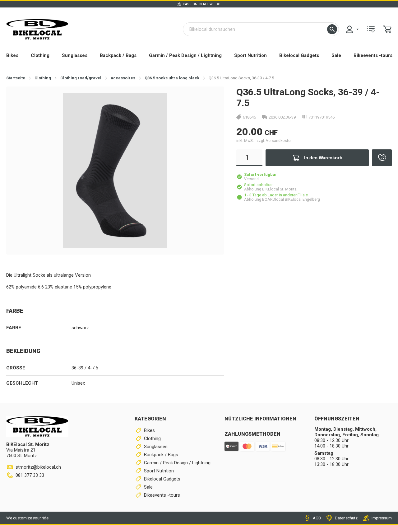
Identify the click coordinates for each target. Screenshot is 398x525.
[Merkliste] (371, 29)
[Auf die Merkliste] (382, 157)
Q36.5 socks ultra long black (172, 78)
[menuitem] (352, 29)
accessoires (123, 78)
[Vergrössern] (209, 101)
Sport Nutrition (250, 55)
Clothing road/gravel (80, 78)
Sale (336, 55)
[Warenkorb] (387, 29)
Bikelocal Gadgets (299, 55)
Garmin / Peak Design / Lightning (185, 55)
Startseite (15, 78)
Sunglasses (74, 55)
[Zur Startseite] (37, 29)
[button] (332, 29)
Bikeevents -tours (373, 55)
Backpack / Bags (118, 55)
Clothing (40, 55)
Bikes (12, 55)
